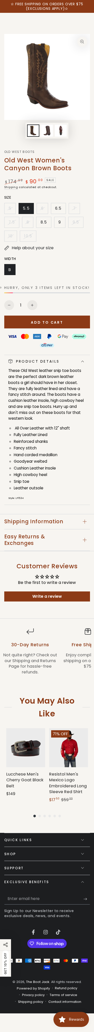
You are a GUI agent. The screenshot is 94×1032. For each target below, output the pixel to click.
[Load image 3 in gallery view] (61, 130)
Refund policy (66, 988)
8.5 (45, 224)
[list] (47, 654)
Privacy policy (33, 995)
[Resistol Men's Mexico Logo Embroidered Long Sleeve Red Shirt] (68, 747)
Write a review (47, 596)
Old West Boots (19, 152)
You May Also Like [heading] (47, 707)
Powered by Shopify (33, 988)
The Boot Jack (37, 981)
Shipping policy (30, 1002)
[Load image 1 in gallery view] (33, 130)
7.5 (13, 224)
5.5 (28, 210)
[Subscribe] (86, 899)
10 (12, 237)
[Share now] (5, 944)
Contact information (64, 1002)
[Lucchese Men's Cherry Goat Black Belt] (25, 747)
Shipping (11, 187)
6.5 (60, 210)
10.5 (30, 237)
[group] (25, 765)
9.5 (77, 224)
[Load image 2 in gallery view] (47, 130)
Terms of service (63, 995)
